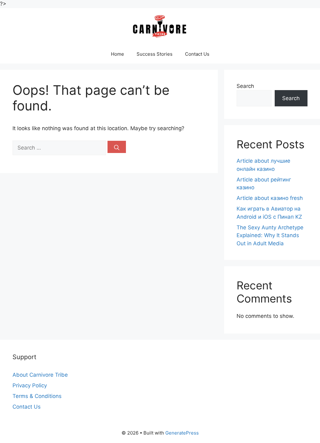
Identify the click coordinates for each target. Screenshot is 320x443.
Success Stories (154, 54)
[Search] (117, 147)
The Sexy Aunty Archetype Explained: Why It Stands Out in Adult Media (270, 235)
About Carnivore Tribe (40, 375)
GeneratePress (182, 433)
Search (245, 86)
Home (117, 54)
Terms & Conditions (37, 396)
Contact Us (197, 54)
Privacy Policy (29, 385)
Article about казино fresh (270, 198)
